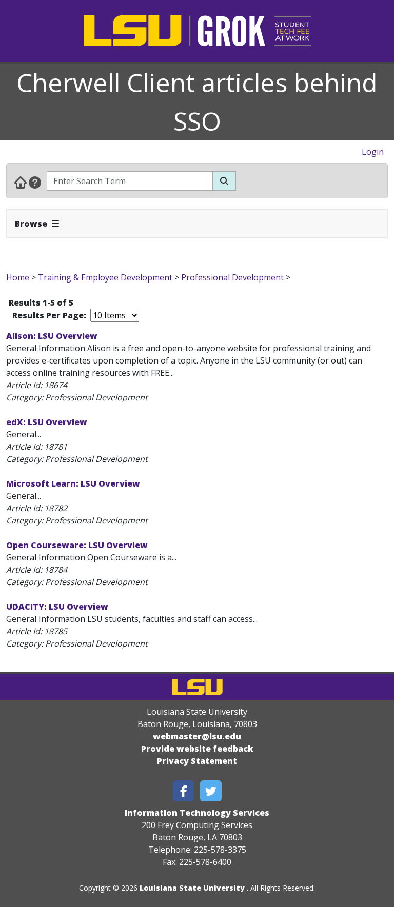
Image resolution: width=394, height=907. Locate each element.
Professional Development (232, 277)
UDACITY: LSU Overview (57, 606)
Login (373, 151)
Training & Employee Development (105, 277)
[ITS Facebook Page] (183, 790)
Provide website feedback (197, 748)
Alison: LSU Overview (51, 335)
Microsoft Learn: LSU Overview (73, 483)
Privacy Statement (197, 761)
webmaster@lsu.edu (197, 736)
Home (17, 277)
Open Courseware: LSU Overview (77, 545)
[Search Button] (224, 181)
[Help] (35, 182)
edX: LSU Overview (46, 422)
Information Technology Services (197, 812)
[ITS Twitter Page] (211, 790)
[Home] (20, 182)
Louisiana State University (192, 888)
